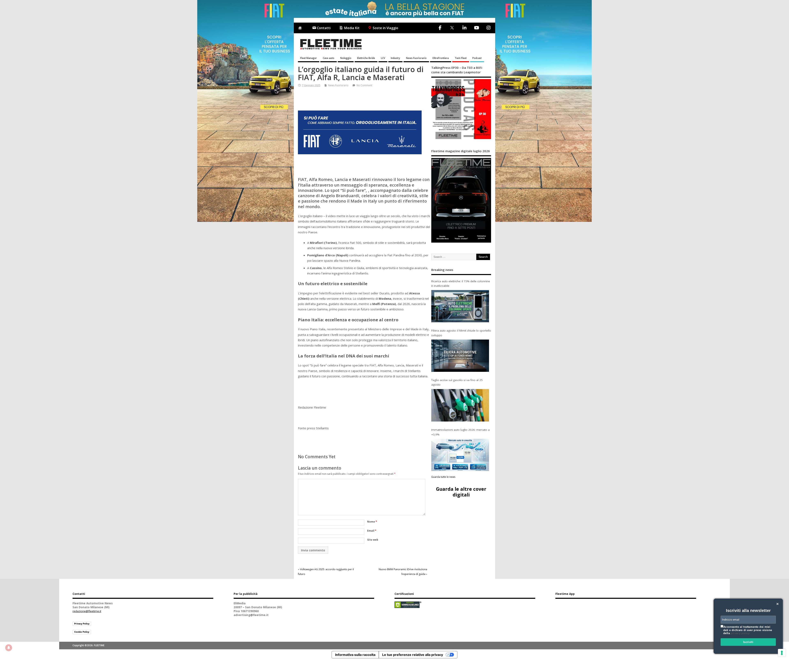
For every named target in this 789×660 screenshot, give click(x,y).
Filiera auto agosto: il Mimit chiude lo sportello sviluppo (461, 333)
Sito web (372, 539)
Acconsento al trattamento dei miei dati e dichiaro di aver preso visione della (747, 630)
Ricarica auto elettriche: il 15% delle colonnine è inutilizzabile (460, 283)
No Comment (364, 85)
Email (371, 530)
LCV (383, 58)
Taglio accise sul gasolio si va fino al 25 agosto (457, 382)
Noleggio (345, 58)
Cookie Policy (81, 631)
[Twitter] (452, 28)
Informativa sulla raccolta (355, 655)
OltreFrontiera (440, 58)
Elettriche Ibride (366, 58)
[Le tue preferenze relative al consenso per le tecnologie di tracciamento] (782, 653)
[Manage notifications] (8, 647)
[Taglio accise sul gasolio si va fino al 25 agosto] (460, 405)
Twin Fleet (461, 58)
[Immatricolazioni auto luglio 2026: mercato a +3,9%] (460, 455)
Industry (395, 58)
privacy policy (740, 633)
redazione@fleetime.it (87, 611)
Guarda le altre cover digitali (461, 492)
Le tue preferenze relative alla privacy (412, 655)
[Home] (301, 28)
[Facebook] (440, 28)
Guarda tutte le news (443, 477)
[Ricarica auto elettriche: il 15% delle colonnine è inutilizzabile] (460, 306)
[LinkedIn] (464, 28)
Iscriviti (748, 642)
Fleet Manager (308, 58)
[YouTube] (476, 28)
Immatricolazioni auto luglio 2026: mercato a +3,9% (460, 432)
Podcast (477, 58)
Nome (372, 521)
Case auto (328, 58)
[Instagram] (488, 28)
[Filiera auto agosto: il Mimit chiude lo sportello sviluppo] (460, 356)
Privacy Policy (81, 623)
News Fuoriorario (416, 58)
